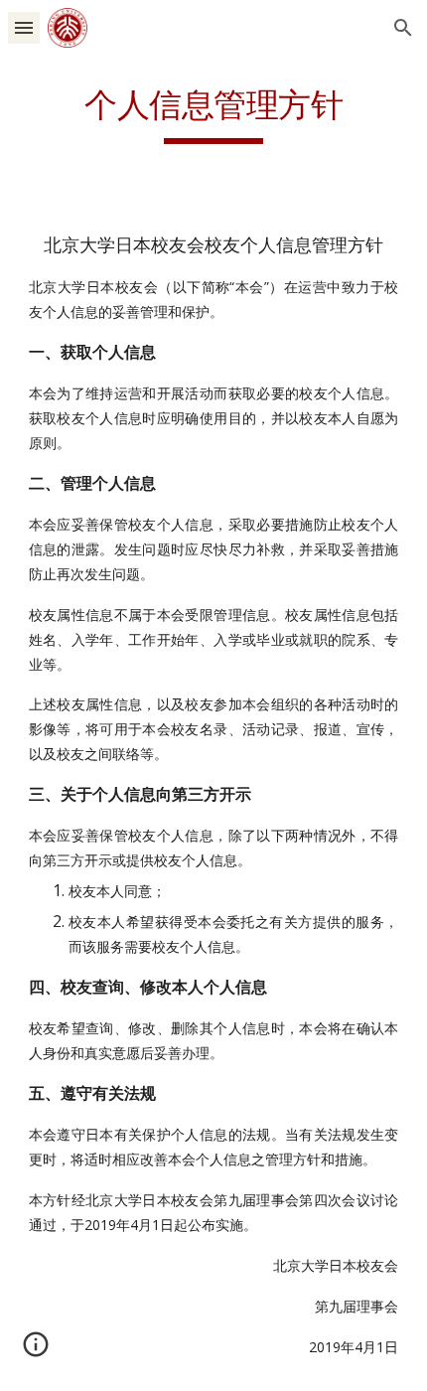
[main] (214, 114)
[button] (24, 27)
